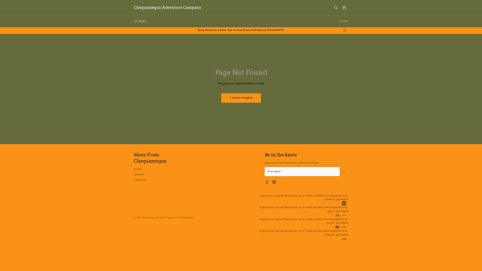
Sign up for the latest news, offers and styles (292, 163)
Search (138, 169)
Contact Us (140, 180)
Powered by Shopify (184, 217)
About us (139, 174)
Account (343, 21)
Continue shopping (241, 98)
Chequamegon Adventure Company (167, 7)
